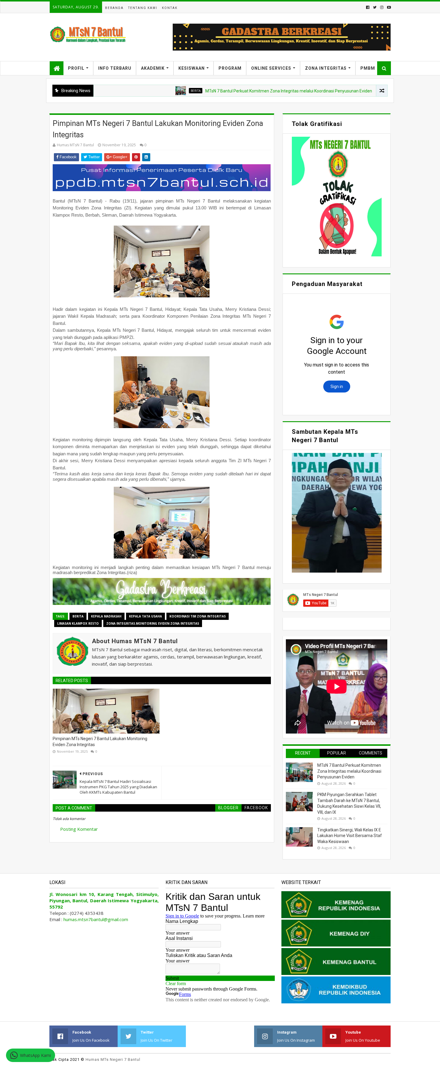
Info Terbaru (114, 68)
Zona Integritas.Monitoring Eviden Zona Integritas (152, 623)
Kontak (169, 8)
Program (230, 68)
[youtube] (388, 7)
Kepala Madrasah (106, 616)
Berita (162, 91)
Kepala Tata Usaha (145, 616)
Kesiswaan (191, 68)
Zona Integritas (326, 68)
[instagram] (382, 7)
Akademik (153, 68)
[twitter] (375, 7)
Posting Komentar (79, 829)
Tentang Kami (142, 8)
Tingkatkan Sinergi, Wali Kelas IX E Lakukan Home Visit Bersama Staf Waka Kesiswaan (349, 835)
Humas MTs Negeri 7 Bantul (113, 1059)
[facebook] (368, 7)
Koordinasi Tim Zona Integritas (197, 616)
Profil (76, 68)
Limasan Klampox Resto (78, 623)
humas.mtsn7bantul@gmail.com (95, 919)
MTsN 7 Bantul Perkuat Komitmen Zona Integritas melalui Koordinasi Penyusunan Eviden (255, 91)
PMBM (367, 68)
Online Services (271, 68)
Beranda (114, 8)
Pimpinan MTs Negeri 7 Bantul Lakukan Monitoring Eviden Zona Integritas (100, 741)
